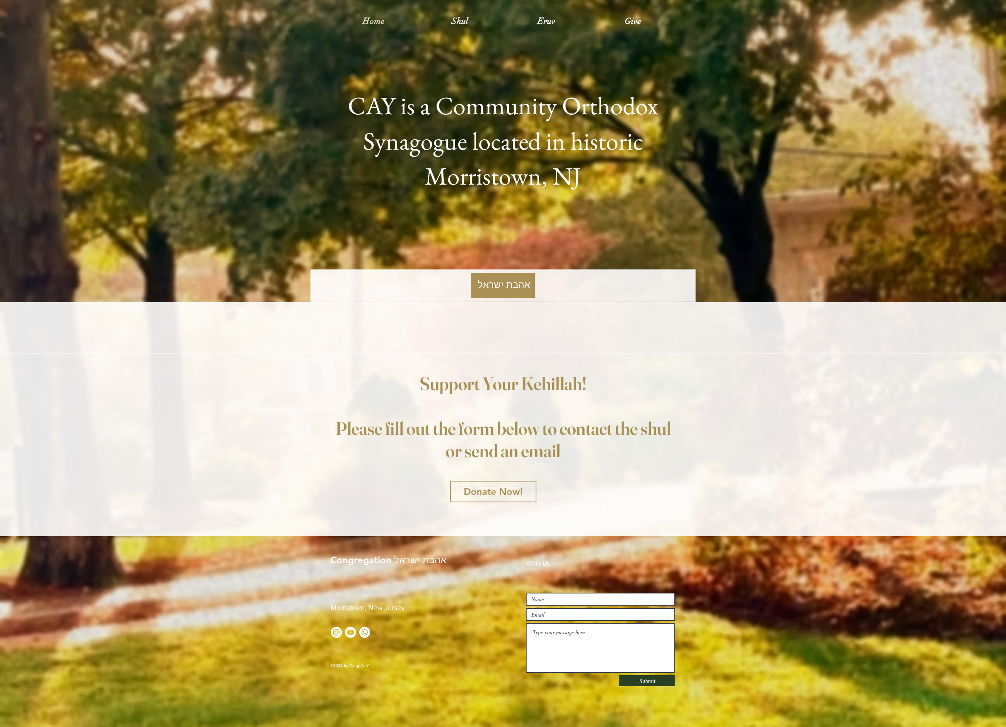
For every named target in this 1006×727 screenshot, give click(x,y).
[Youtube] (350, 632)
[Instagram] (336, 632)
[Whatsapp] (364, 632)
